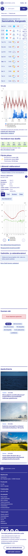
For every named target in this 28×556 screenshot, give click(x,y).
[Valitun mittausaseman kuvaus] (26, 176)
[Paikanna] (2, 8)
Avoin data (3, 518)
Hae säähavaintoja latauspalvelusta (11, 245)
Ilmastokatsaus (5, 516)
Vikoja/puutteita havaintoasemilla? (10, 248)
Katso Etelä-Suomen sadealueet (10, 263)
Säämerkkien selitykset (7, 133)
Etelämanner (4, 523)
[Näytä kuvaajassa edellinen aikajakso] (4, 240)
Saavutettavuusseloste (7, 504)
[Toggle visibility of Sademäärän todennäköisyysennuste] (15, 124)
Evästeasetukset (5, 507)
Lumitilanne (14, 333)
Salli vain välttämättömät (14, 547)
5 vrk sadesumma (19, 330)
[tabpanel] (14, 221)
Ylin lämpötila (20, 327)
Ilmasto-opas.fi (5, 514)
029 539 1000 (4, 491)
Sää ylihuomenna (9, 327)
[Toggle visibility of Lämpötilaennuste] (10, 126)
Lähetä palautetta (5, 498)
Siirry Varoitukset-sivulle (8, 149)
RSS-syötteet (4, 500)
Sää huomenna (17, 324)
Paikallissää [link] (12, 13)
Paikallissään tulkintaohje (8, 131)
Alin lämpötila (7, 330)
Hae (24, 8)
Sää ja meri (4, 13)
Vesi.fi (2, 519)
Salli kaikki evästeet (14, 552)
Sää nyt (8, 324)
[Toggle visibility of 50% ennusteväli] (10, 125)
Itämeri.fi (3, 521)
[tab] (3, 194)
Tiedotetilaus (4, 506)
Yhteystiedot (4, 497)
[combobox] (13, 8)
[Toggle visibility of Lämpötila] (11, 237)
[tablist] (14, 196)
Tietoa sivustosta (5, 502)
